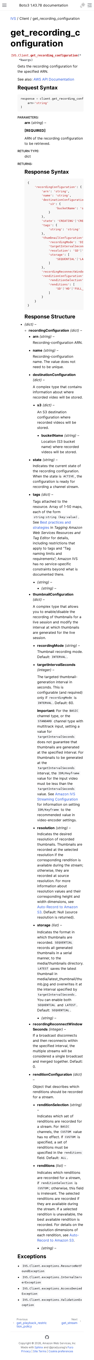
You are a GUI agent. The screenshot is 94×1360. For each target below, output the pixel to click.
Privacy (26, 1351)
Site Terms (39, 1351)
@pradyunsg (57, 1347)
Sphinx (39, 1347)
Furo (70, 1347)
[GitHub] (47, 1337)
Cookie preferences (61, 1351)
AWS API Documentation (53, 79)
